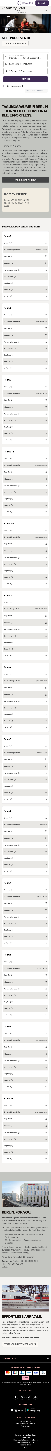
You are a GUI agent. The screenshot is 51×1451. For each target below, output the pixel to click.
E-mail (4, 1267)
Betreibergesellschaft (25, 1442)
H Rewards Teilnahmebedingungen (25, 1440)
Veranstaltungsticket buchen (20, 1344)
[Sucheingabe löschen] (44, 57)
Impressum (25, 1437)
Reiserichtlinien (25, 1445)
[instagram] (22, 1397)
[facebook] (15, 1397)
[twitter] (28, 1397)
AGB (25, 1447)
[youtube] (35, 1397)
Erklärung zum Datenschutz (25, 1435)
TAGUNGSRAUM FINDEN (15, 43)
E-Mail (6, 205)
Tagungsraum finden (25, 180)
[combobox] (25, 57)
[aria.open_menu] (46, 10)
